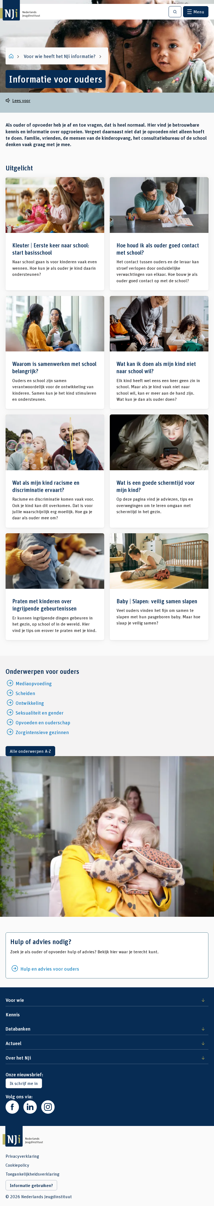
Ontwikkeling (30, 703)
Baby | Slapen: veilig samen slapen (159, 586)
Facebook (12, 1107)
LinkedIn (30, 1107)
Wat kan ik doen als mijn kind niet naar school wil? (159, 352)
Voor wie (15, 1000)
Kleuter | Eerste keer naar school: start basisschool (55, 233)
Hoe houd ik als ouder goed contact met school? (159, 233)
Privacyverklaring (22, 1156)
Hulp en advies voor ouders (49, 968)
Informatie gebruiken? (31, 1185)
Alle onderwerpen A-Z (30, 751)
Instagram (48, 1107)
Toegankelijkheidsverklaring (32, 1174)
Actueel (13, 1043)
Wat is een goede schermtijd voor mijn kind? (159, 470)
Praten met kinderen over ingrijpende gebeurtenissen (55, 586)
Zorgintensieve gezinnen (42, 732)
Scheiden (25, 693)
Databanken (18, 1028)
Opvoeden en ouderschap (43, 722)
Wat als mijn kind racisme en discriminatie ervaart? (55, 470)
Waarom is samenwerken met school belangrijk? (55, 352)
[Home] (11, 56)
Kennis (13, 1014)
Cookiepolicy (17, 1165)
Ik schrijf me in (24, 1083)
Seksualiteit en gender (40, 712)
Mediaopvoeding (34, 683)
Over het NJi (18, 1057)
